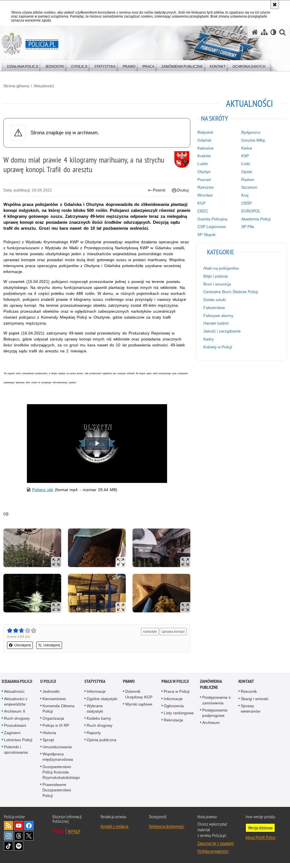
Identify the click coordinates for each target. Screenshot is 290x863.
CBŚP (246, 203)
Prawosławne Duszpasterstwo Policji (56, 790)
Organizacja (53, 718)
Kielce (246, 148)
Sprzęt (48, 740)
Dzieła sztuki (214, 299)
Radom (247, 179)
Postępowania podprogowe (214, 713)
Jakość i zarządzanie (222, 331)
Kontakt (246, 681)
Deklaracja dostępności (166, 826)
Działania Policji (17, 681)
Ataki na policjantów (221, 268)
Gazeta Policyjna (212, 219)
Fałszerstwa (214, 307)
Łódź (245, 163)
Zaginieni (12, 732)
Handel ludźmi (216, 323)
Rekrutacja (173, 720)
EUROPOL (251, 211)
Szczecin (249, 187)
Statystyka (94, 681)
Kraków (204, 156)
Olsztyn (204, 171)
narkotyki (150, 632)
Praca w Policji (175, 681)
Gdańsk (204, 140)
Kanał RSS (8, 825)
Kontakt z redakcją (114, 826)
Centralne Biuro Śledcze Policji (230, 291)
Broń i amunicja (217, 284)
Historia (49, 732)
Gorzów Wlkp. (253, 140)
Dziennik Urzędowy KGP (138, 694)
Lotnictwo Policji (18, 740)
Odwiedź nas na (18, 825)
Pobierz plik (42, 489)
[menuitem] (22, 65)
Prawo (129, 681)
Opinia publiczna (101, 740)
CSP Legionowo (211, 226)
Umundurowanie (57, 747)
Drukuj (183, 190)
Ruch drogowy (17, 718)
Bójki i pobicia (215, 276)
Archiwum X (14, 711)
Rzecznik (249, 691)
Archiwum (211, 722)
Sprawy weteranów (250, 708)
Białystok (205, 132)
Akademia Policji (255, 219)
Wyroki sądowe (138, 704)
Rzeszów (205, 187)
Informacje (96, 691)
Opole (246, 171)
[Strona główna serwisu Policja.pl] (255, 32)
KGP (201, 203)
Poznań (204, 179)
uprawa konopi (173, 632)
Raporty (94, 732)
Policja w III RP (55, 725)
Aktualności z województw (15, 701)
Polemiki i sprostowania (16, 750)
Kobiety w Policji (217, 347)
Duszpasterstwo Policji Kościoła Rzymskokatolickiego (61, 772)
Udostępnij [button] (22, 645)
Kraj (244, 195)
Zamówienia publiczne (211, 684)
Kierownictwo (54, 698)
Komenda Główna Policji (58, 708)
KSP (245, 156)
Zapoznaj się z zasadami (215, 843)
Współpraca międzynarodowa (57, 757)
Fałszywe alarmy (218, 315)
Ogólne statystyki (102, 698)
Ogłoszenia (174, 706)
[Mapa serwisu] (264, 32)
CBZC (202, 211)
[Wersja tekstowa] (273, 32)
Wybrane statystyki (95, 708)
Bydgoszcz (251, 132)
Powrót (159, 190)
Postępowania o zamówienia (216, 700)
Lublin (202, 163)
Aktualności (44, 86)
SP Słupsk (206, 234)
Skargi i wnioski (254, 698)
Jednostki (50, 691)
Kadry (208, 339)
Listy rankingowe (179, 713)
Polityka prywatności (213, 851)
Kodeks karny (99, 718)
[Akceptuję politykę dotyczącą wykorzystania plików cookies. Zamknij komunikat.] (274, 4)
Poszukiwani (15, 725)
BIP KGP (74, 831)
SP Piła (247, 226)
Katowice (205, 148)
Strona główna (16, 86)
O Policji (48, 681)
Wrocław (205, 195)
